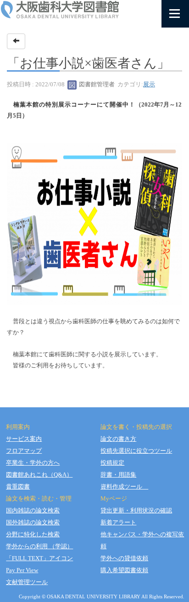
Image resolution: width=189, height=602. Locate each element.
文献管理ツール (27, 582)
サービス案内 (24, 438)
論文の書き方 (118, 438)
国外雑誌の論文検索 (33, 522)
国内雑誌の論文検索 (33, 510)
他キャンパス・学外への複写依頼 (142, 540)
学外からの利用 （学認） (39, 546)
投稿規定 (112, 462)
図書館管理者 (96, 84)
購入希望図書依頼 (124, 570)
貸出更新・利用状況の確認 (136, 510)
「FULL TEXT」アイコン (39, 558)
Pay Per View (22, 570)
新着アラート (118, 522)
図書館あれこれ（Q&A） (39, 474)
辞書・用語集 (118, 474)
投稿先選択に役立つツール (136, 450)
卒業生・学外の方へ (33, 462)
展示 (149, 84)
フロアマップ (24, 450)
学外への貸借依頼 (124, 558)
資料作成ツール (124, 486)
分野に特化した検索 (33, 534)
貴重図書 (18, 486)
